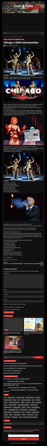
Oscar (5, 409)
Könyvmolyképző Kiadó (23, 405)
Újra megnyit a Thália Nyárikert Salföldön (33, 324)
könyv (5, 405)
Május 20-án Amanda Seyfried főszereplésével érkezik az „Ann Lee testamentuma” (23, 366)
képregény (38, 402)
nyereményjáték (35, 407)
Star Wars (28, 412)
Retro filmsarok (16, 412)
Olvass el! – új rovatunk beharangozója (13, 262)
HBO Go (38, 400)
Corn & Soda (23, 6)
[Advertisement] (23, 22)
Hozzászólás (7, 273)
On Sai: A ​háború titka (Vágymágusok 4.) (13, 370)
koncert (28, 402)
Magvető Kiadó (16, 407)
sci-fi (23, 412)
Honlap (5, 299)
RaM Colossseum (14, 259)
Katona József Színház (14, 402)
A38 (5, 397)
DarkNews (28, 443)
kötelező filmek (33, 405)
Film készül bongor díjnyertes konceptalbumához (15, 363)
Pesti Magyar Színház (13, 409)
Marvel (23, 407)
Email (9, 433)
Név (5, 289)
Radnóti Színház (8, 412)
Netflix (28, 407)
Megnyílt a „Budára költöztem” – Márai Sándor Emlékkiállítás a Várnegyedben (13, 342)
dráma (14, 400)
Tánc (36, 414)
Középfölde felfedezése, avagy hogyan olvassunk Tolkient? (22, 387)
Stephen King (35, 412)
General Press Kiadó (26, 400)
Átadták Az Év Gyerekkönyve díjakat (13, 324)
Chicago (8, 259)
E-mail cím (6, 294)
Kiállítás (14, 346)
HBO (33, 400)
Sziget (10, 414)
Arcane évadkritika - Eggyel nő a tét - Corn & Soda (15, 383)
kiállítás (22, 402)
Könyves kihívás (12, 405)
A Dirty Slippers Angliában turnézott (21, 379)
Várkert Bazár (7, 417)
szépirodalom (17, 414)
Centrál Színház (7, 400)
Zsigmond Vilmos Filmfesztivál (30, 417)
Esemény (9, 39)
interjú (5, 402)
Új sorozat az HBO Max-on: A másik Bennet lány (15, 368)
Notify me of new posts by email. (12, 309)
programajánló (23, 409)
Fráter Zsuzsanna (9, 45)
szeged (5, 414)
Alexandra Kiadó (20, 397)
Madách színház (8, 407)
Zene (20, 417)
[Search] (41, 33)
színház (23, 414)
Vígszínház (14, 417)
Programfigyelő (32, 409)
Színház (22, 39)
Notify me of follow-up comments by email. (14, 307)
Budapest (5, 39)
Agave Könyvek (11, 397)
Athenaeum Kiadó (30, 397)
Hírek (13, 39)
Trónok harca (30, 414)
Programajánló (17, 39)
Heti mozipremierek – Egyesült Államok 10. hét (33, 263)
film (19, 400)
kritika (33, 402)
